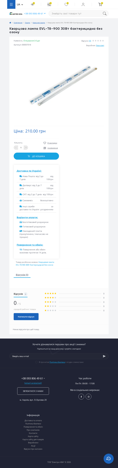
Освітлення (18, 23)
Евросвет (100, 45)
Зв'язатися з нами (33, 391)
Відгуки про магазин (33, 449)
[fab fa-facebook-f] (81, 396)
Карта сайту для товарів (33, 439)
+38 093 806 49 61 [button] (33, 13)
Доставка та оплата (33, 420)
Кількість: (18, 142)
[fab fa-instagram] (88, 396)
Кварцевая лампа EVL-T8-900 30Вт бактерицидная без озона (35, 263)
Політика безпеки (57, 362)
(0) (90, 41)
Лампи (27, 23)
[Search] (106, 13)
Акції (33, 445)
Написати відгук (26, 316)
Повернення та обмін (33, 426)
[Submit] (104, 356)
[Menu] (11, 4)
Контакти (33, 433)
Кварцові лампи (39, 23)
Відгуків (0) (22, 274)
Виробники (33, 442)
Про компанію (33, 430)
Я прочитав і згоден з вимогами (61, 362)
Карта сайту (33, 436)
